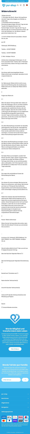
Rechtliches (5, 398)
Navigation (4, 407)
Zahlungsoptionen (7, 411)
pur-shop (4, 394)
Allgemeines (5, 403)
